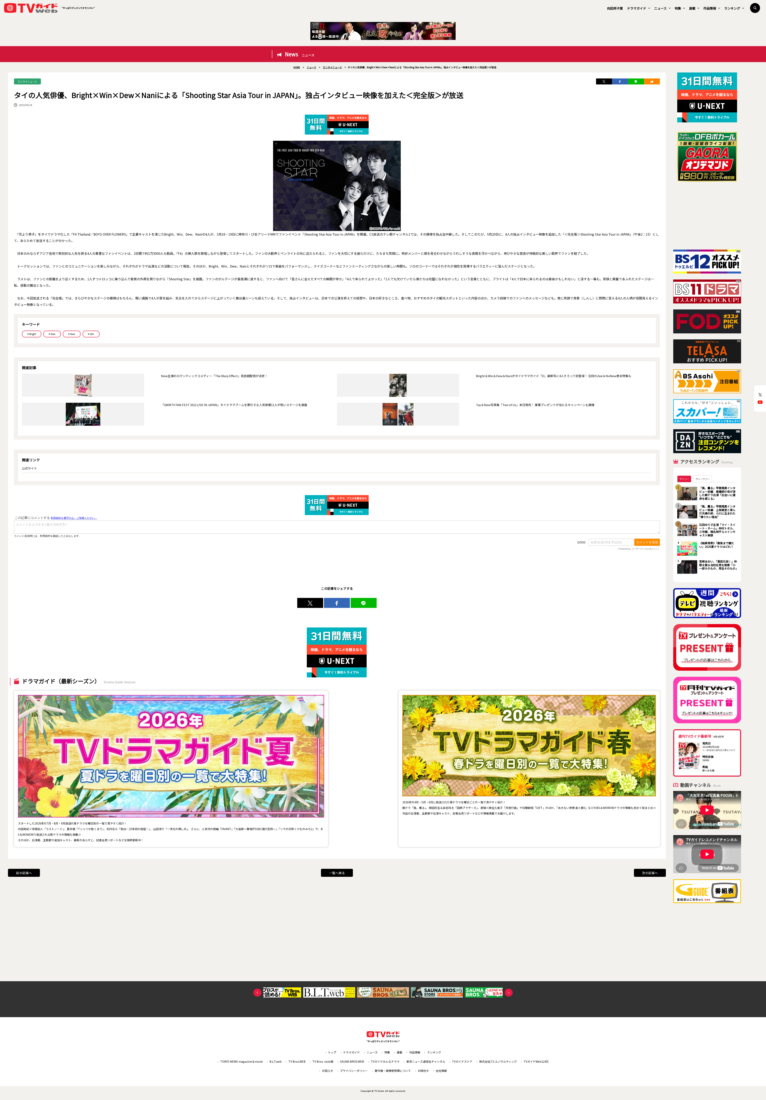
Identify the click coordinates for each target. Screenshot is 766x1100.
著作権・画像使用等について (393, 1070)
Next (509, 993)
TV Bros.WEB (297, 1061)
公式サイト (29, 468)
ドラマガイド (636, 8)
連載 (692, 8)
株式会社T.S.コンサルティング (498, 1061)
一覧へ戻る (337, 872)
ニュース (660, 8)
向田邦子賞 (615, 8)
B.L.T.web (275, 1061)
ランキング (732, 8)
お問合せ (423, 1070)
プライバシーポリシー (354, 1070)
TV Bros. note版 (322, 1061)
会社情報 (441, 1070)
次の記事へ (650, 872)
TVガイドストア (462, 1061)
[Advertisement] (707, 216)
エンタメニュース (27, 81)
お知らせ (327, 1070)
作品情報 (709, 8)
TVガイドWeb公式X (536, 1061)
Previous (257, 993)
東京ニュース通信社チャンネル (425, 1061)
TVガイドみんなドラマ (385, 1061)
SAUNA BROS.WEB (352, 1061)
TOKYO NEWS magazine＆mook (241, 1061)
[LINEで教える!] (636, 81)
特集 (678, 8)
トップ (332, 1052)
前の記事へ (24, 872)
